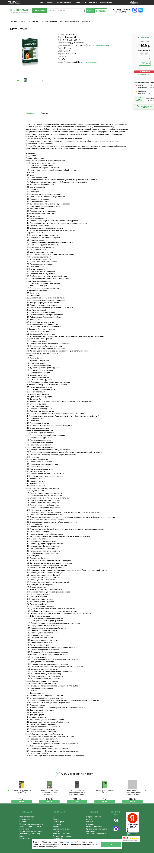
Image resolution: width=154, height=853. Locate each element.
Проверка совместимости (96, 829)
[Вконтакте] (116, 820)
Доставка (90, 824)
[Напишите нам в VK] (140, 10)
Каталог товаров (26, 819)
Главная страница (26, 817)
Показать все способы (139, 99)
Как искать (90, 831)
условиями (69, 842)
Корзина (22, 822)
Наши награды (58, 822)
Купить (146, 63)
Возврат (89, 822)
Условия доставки (63, 2)
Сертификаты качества (62, 829)
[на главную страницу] (19, 16)
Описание (30, 113)
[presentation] (18, 80)
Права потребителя (94, 826)
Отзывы (44, 113)
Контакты (93, 2)
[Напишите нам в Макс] (134, 10)
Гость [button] (135, 2)
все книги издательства (97, 45)
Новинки (50, 2)
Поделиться (144, 74)
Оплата (89, 819)
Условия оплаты (80, 2)
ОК (111, 844)
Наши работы (24, 839)
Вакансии (57, 826)
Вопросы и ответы (93, 817)
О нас (42, 2)
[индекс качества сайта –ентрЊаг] (132, 835)
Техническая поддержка (96, 834)
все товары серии (89, 62)
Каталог (41, 11)
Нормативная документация (30, 831)
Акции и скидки (106, 2)
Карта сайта (24, 829)
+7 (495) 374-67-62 (122, 9)
